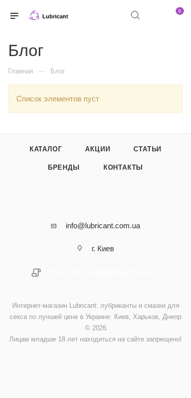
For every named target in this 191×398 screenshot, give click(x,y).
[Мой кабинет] (154, 16)
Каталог (46, 149)
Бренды (64, 167)
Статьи (147, 149)
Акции (97, 149)
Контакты (123, 167)
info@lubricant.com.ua (103, 225)
